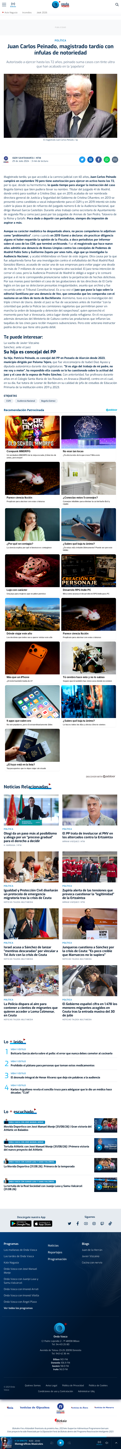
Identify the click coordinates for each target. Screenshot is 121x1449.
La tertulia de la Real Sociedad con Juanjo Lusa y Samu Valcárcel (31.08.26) (43, 1187)
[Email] (115, 159)
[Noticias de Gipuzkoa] (34, 1407)
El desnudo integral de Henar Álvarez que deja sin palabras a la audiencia (55, 1077)
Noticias (53, 1245)
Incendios (27, 12)
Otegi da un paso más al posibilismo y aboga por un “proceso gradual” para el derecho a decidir (30, 837)
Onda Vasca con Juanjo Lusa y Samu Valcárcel (21, 1280)
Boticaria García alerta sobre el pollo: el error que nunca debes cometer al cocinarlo (61, 1053)
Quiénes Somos (33, 1385)
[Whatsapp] (107, 159)
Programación (57, 1259)
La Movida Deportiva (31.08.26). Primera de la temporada (39, 1166)
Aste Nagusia (11, 12)
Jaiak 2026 (42, 12)
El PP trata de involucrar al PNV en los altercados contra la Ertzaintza (87, 835)
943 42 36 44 (62, 1353)
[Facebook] (98, 159)
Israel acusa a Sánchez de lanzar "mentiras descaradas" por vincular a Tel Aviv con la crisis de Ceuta (31, 951)
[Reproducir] (99, 1128)
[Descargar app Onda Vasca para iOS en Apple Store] (42, 1223)
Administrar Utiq (86, 1391)
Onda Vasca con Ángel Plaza (20, 1301)
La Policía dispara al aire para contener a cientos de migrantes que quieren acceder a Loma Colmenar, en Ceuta (31, 1010)
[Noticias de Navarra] (104, 1407)
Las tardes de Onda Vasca (19, 1256)
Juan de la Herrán (92, 1250)
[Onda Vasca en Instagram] (94, 1223)
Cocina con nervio (92, 1262)
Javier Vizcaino (90, 1256)
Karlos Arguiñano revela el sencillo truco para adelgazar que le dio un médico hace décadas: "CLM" (61, 1091)
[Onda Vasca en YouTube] (85, 1223)
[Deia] (10, 1407)
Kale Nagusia (11, 1262)
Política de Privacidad (73, 1385)
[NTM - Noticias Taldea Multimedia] (60, 1408)
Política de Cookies (98, 1385)
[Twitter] (82, 159)
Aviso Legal (51, 1385)
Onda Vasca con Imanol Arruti (21, 1289)
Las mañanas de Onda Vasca (20, 1250)
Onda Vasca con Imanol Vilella (21, 1295)
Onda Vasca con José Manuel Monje (20, 1270)
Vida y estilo (18, 1049)
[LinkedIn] (90, 159)
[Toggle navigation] (4, 5)
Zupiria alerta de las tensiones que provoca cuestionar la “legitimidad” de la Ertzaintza (88, 894)
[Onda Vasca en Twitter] (69, 1223)
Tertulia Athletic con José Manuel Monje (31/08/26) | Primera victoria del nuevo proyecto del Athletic (46, 1148)
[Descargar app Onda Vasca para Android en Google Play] (21, 1223)
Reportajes (55, 1252)
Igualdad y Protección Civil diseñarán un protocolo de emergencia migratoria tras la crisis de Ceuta (31, 894)
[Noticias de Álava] (80, 1407)
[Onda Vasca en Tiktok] (110, 1223)
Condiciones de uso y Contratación (55, 1391)
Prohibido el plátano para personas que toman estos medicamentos (53, 1065)
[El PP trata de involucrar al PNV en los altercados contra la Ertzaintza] (89, 810)
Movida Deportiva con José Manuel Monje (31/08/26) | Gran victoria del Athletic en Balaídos (48, 1128)
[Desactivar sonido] (106, 1443)
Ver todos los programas (18, 1308)
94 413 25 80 (62, 1344)
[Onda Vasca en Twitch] (102, 1223)
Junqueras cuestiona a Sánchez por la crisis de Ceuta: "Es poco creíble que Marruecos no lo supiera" (88, 951)
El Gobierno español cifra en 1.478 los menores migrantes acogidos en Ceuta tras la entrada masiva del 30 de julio (89, 1010)
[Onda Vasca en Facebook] (77, 1223)
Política (8, 829)
